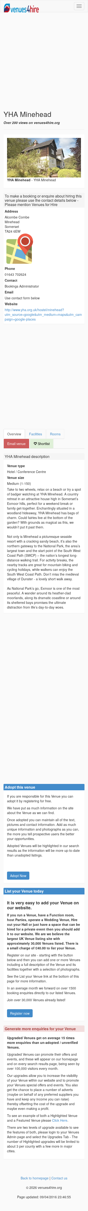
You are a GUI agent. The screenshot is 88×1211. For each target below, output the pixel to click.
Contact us (59, 1178)
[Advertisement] (44, 61)
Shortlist (43, 443)
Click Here (59, 1120)
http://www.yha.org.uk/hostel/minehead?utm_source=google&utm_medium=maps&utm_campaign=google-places (43, 314)
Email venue (16, 443)
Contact (11, 280)
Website (11, 303)
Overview (14, 434)
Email (9, 292)
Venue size (15, 477)
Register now (20, 1013)
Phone (10, 268)
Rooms (55, 434)
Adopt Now (18, 875)
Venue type (16, 465)
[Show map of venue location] (44, 249)
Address (11, 211)
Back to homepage (35, 1178)
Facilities (35, 434)
